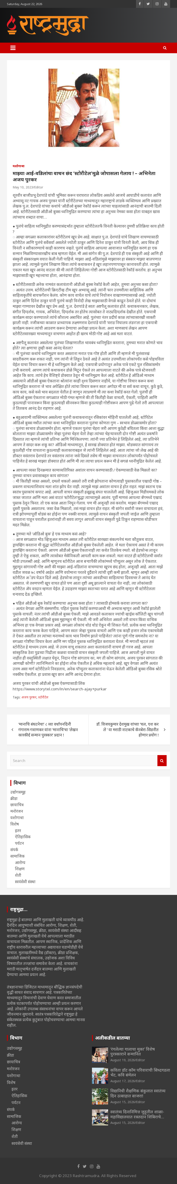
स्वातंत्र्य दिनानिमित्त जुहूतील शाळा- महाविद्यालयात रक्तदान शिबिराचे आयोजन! (137, 1116)
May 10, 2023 (23, 187)
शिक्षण (20, 868)
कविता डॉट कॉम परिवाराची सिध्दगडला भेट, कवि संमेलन (140, 1072)
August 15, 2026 (122, 1102)
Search (162, 760)
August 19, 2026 (122, 1060)
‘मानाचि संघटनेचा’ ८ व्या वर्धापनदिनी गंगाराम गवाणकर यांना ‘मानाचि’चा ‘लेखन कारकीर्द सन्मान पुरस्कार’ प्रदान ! (48, 729)
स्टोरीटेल (43, 697)
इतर (18, 830)
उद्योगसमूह (18, 792)
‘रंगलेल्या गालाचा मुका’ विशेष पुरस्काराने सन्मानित (132, 1051)
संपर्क (14, 849)
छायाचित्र (17, 804)
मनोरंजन (16, 811)
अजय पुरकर (28, 697)
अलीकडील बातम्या (112, 1038)
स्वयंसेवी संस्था (25, 881)
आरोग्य (20, 862)
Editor (38, 187)
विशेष (14, 824)
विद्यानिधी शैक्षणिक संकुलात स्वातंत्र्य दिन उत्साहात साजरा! (137, 1093)
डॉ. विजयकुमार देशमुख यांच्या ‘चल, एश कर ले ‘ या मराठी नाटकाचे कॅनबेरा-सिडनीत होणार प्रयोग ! (127, 729)
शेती (18, 875)
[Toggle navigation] (13, 48)
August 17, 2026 (122, 1081)
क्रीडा (14, 798)
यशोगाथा (18, 166)
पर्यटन (19, 843)
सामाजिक (17, 856)
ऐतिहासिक (23, 836)
